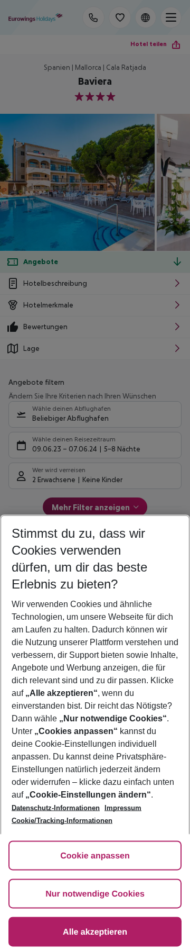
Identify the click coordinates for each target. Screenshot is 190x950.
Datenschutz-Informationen (56, 808)
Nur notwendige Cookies (95, 894)
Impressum (122, 808)
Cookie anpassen (95, 856)
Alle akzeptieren (95, 932)
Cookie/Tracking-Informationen (62, 821)
